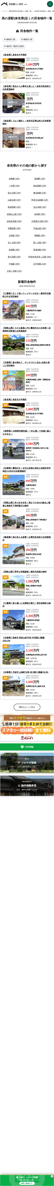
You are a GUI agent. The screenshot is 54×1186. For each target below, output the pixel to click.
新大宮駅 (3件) (14, 257)
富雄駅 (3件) (14, 250)
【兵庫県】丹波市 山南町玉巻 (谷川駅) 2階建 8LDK (25, 672)
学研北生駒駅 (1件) (39, 200)
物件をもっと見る (27, 707)
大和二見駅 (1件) (14, 271)
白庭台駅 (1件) (14, 200)
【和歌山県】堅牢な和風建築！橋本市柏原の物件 (25, 572)
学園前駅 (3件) (14, 228)
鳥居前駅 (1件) (14, 207)
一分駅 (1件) (14, 186)
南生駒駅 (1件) (39, 186)
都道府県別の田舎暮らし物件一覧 (20, 11)
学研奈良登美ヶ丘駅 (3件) (39, 257)
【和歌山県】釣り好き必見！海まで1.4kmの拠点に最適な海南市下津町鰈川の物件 (26, 504)
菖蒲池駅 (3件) (39, 250)
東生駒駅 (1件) (39, 193)
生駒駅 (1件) (14, 179)
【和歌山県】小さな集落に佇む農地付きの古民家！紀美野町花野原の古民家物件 (27, 329)
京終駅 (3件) (14, 235)
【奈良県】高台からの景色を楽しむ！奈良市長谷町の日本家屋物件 (27, 87)
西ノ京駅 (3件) (39, 243)
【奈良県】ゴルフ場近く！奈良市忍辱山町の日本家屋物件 (27, 122)
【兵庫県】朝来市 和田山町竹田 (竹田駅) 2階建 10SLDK (24, 639)
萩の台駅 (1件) (14, 193)
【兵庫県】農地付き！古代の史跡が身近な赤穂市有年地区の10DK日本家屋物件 (27, 469)
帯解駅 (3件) (39, 235)
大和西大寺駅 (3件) (39, 221)
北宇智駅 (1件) (39, 264)
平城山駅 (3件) (39, 228)
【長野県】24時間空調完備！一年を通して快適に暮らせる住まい (27, 432)
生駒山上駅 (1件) (14, 214)
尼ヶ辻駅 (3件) (14, 243)
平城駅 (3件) (14, 264)
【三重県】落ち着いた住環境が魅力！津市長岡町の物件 (27, 604)
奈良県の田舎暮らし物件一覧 (44, 11)
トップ (4, 11)
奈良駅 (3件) (39, 214)
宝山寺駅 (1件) (39, 207)
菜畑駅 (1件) (39, 179)
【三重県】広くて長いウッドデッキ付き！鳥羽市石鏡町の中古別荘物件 (27, 295)
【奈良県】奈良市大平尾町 (15, 55)
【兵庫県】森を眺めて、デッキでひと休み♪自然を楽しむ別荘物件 (26, 364)
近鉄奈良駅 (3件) (14, 221)
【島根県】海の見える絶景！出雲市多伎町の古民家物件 (27, 538)
